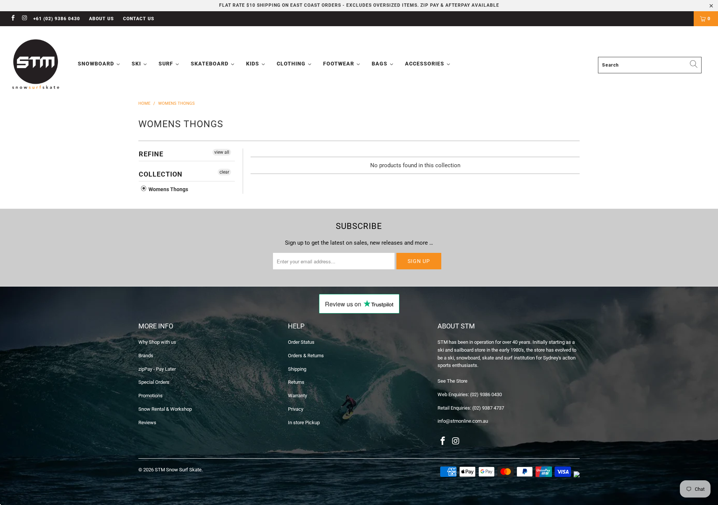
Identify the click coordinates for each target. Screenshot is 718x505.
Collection (160, 174)
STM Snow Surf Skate (178, 469)
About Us (101, 18)
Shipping (297, 369)
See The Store (452, 381)
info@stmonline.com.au (463, 421)
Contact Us (138, 18)
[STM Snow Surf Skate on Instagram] (24, 18)
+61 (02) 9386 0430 (56, 18)
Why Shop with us (157, 342)
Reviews (147, 422)
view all (221, 152)
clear (224, 172)
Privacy (295, 409)
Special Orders (153, 382)
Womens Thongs (167, 189)
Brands (145, 355)
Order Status (301, 342)
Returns (296, 382)
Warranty (297, 395)
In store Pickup (304, 422)
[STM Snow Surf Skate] (36, 64)
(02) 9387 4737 (488, 408)
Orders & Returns (306, 355)
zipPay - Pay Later (157, 369)
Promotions (150, 395)
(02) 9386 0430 (486, 394)
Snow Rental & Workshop (165, 409)
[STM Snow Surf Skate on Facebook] (12, 18)
